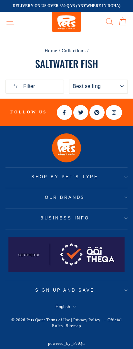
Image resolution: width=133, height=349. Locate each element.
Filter (28, 86)
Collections (74, 50)
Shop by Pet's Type (64, 176)
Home (51, 50)
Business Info (64, 218)
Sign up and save (65, 290)
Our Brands (65, 197)
